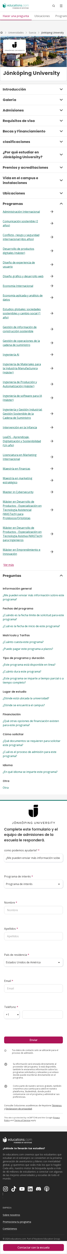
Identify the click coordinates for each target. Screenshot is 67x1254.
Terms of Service (22, 1120)
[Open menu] (61, 6)
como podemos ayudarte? (22, 850)
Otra (6, 788)
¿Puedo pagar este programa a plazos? (28, 649)
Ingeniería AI (11, 354)
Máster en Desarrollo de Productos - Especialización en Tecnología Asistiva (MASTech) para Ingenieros (22, 534)
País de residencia (16, 955)
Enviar (33, 1040)
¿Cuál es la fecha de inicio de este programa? (31, 626)
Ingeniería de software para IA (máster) (22, 398)
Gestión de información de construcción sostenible (20, 329)
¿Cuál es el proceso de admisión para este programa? (29, 754)
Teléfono (11, 1007)
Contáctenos (10, 1228)
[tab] (16, 16)
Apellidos (11, 929)
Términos (57, 1105)
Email (8, 981)
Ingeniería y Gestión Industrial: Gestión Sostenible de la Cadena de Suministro (22, 414)
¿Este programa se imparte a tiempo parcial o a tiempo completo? (33, 680)
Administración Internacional (21, 212)
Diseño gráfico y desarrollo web (23, 276)
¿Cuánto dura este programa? (22, 671)
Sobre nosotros (11, 1215)
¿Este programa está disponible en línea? (29, 665)
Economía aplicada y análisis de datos (23, 297)
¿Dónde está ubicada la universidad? (26, 698)
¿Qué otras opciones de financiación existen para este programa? (31, 723)
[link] (52, 32)
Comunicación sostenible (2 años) (20, 223)
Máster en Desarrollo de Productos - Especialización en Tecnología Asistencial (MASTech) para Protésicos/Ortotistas (22, 510)
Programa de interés (18, 876)
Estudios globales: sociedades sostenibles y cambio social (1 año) (22, 313)
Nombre (10, 902)
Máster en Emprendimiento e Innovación (21, 552)
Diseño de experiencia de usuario (19, 264)
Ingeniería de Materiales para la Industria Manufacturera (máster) (22, 368)
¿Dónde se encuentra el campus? (24, 705)
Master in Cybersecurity (18, 492)
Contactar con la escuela (33, 1247)
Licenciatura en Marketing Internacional (20, 457)
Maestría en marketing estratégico (17, 480)
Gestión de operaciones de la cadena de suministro (21, 343)
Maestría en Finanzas (16, 469)
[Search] (54, 6)
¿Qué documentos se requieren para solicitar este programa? (31, 743)
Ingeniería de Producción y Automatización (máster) (20, 384)
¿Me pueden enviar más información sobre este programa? (33, 597)
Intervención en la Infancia (20, 427)
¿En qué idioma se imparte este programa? (30, 772)
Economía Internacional (18, 286)
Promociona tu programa (17, 1221)
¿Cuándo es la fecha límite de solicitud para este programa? (33, 617)
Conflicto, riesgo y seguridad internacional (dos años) (21, 237)
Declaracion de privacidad (19, 1108)
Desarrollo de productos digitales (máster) (18, 251)
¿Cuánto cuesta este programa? (23, 642)
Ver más (8, 565)
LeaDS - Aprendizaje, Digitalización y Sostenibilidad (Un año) (22, 441)
